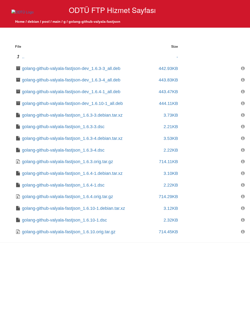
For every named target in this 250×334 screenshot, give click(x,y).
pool (46, 21)
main (56, 21)
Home (20, 21)
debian (33, 21)
